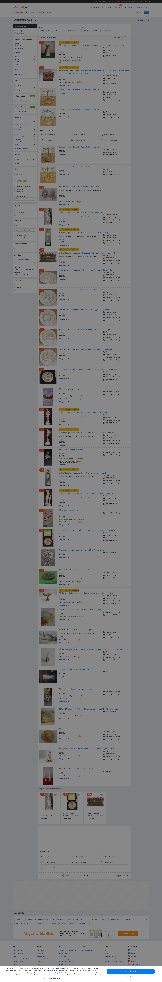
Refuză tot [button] (131, 977)
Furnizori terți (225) (55, 973)
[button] (54, 977)
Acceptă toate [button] (130, 971)
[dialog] (81, 974)
